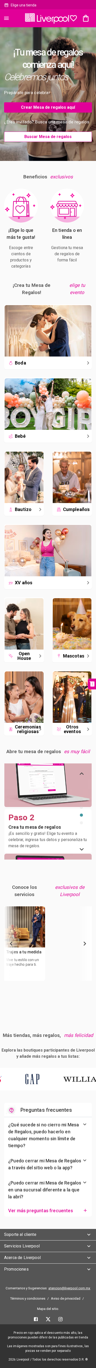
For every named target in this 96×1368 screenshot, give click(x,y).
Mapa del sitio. (48, 1309)
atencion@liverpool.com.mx (69, 1288)
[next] (81, 849)
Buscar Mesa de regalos (48, 136)
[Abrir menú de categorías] (6, 18)
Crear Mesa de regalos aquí (48, 107)
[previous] (81, 773)
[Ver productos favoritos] (73, 18)
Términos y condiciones (27, 1298)
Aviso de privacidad (65, 1298)
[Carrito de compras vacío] (86, 18)
